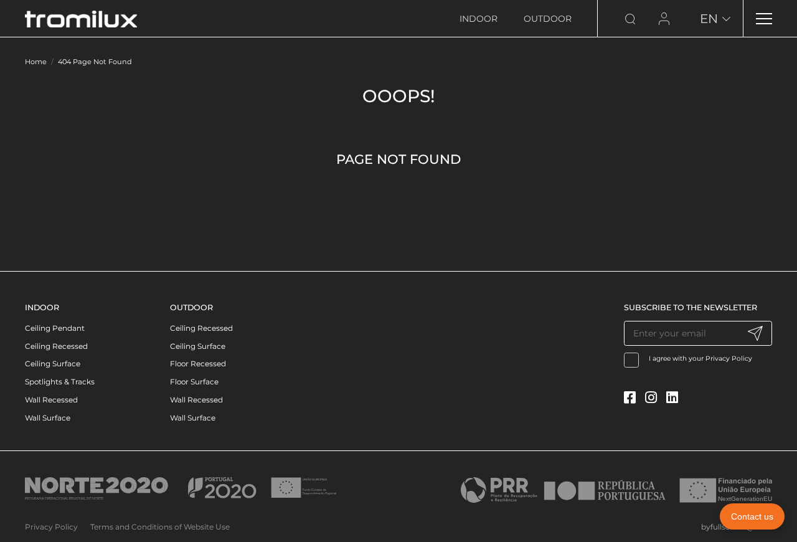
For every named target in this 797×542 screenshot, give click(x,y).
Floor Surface (194, 381)
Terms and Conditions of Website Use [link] (160, 526)
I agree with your (701, 358)
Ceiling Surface (52, 363)
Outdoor (548, 18)
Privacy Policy (728, 358)
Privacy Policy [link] (51, 526)
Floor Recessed (198, 363)
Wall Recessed (51, 399)
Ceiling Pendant (55, 328)
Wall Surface (47, 417)
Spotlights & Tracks (60, 381)
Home (36, 61)
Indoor (479, 18)
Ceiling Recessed (56, 346)
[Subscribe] (755, 333)
